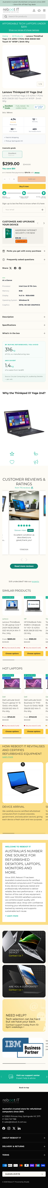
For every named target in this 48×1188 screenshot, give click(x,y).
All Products (17, 36)
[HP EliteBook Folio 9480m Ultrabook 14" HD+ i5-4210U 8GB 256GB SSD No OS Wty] (33, 606)
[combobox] (24, 16)
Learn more (7, 757)
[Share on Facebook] (15, 268)
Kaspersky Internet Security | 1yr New (26, 231)
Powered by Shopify (22, 1182)
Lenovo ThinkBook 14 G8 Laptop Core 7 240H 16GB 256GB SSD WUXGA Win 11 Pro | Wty (11, 627)
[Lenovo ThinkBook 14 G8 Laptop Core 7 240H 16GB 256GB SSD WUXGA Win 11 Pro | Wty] (12, 606)
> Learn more (11, 916)
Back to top (24, 1088)
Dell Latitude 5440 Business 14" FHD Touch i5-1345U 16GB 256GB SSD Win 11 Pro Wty (33, 705)
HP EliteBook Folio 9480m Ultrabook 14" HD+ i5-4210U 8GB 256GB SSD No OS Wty (33, 627)
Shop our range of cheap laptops (24, 30)
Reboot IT (11, 1182)
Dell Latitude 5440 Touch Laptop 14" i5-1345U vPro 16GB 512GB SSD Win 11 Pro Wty (11, 705)
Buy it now (24, 186)
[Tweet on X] (10, 268)
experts (35, 581)
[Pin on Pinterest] (19, 268)
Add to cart (21, 241)
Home (5, 36)
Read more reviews (24, 566)
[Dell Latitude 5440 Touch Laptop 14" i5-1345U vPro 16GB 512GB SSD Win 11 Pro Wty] (12, 684)
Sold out (31, 179)
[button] (22, 559)
